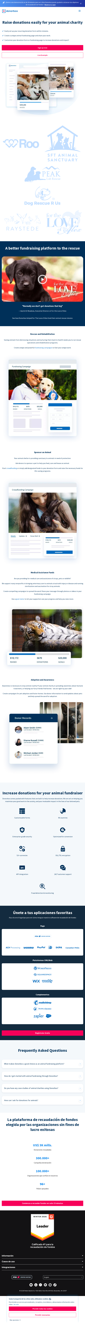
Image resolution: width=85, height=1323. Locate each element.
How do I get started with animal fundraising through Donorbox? (31, 1076)
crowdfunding (12, 468)
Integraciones (8, 1267)
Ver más (16, 1304)
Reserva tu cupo (50, 5)
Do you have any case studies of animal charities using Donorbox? (31, 1088)
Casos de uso (8, 1261)
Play (42, 279)
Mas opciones (14, 1320)
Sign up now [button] (42, 48)
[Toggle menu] (80, 11)
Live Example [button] (42, 55)
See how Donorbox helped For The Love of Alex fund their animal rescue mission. (42, 318)
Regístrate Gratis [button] (42, 1033)
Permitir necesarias (42, 1315)
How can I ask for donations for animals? (21, 1100)
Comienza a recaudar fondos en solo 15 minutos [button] (42, 1203)
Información (7, 1256)
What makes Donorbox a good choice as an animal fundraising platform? (34, 1063)
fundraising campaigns (44, 348)
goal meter (20, 599)
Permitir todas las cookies (43, 1309)
